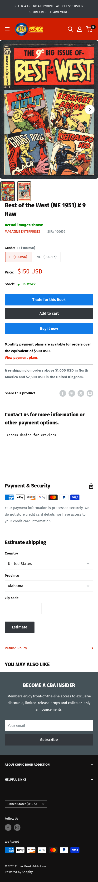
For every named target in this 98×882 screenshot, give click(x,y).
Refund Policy (16, 648)
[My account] (79, 29)
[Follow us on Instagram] (17, 827)
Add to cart (49, 313)
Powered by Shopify (19, 872)
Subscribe (49, 739)
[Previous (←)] (8, 109)
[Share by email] (90, 393)
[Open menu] (7, 29)
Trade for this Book (49, 299)
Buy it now (49, 328)
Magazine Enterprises (22, 232)
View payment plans (21, 357)
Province (12, 575)
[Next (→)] (89, 109)
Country (11, 553)
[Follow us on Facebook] (8, 827)
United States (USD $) (22, 804)
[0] (89, 29)
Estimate (19, 627)
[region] (49, 109)
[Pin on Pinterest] (72, 393)
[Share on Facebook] (62, 393)
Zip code (12, 598)
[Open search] (70, 29)
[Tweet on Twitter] (81, 393)
